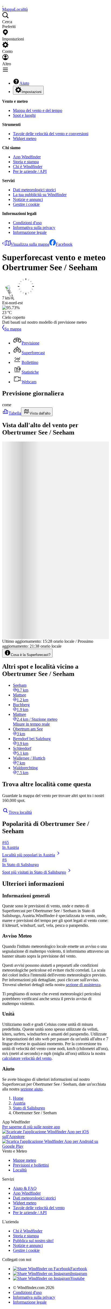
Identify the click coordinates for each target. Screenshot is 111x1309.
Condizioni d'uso (27, 222)
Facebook (64, 244)
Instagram (78, 1273)
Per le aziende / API (30, 171)
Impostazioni (31, 92)
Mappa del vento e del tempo (37, 110)
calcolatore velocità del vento (26, 1058)
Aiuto (24, 83)
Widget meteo (24, 138)
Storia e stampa (26, 161)
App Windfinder (27, 157)
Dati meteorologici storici (34, 189)
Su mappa (12, 329)
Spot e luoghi (24, 115)
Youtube (77, 1278)
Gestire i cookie (26, 204)
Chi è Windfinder (27, 166)
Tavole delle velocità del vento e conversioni (50, 133)
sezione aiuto (31, 1089)
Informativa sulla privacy (34, 227)
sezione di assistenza (83, 984)
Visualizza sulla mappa (30, 244)
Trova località (20, 812)
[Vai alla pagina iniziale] (2, 4)
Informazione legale (30, 232)
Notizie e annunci (28, 199)
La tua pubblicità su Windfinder (40, 194)
